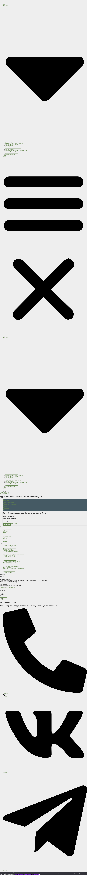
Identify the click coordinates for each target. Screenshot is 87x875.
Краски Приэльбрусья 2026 (11, 144)
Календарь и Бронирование (10, 504)
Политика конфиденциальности (7, 587)
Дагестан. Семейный (10, 154)
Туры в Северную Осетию (11, 523)
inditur (1, 599)
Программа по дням (8, 502)
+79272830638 (3, 597)
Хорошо (16, 874)
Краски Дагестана (9, 149)
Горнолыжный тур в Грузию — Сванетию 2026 (16, 150)
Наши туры (5, 531)
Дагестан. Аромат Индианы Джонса (14, 143)
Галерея (5, 506)
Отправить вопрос (7, 524)
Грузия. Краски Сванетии (11, 146)
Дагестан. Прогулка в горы (11, 153)
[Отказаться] (39, 874)
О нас (4, 4)
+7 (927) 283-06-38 (4, 492)
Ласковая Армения (9, 145)
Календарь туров (7, 2)
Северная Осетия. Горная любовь (13, 148)
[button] (43, 245)
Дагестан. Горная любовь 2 (11, 142)
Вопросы (5, 156)
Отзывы (4, 155)
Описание (6, 500)
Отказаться (21, 874)
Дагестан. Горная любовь (11, 151)
